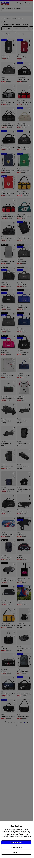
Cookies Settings (16, 847)
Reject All (16, 852)
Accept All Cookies (16, 842)
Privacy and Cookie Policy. (23, 836)
